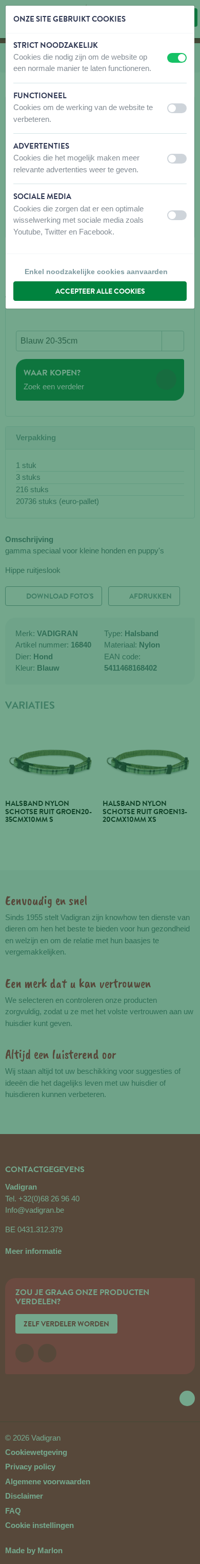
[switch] (177, 58)
